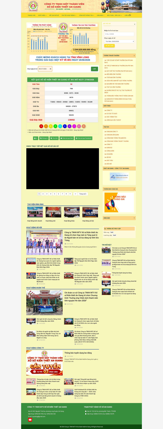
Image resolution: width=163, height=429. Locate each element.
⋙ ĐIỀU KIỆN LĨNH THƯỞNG (113, 74)
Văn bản (100, 15)
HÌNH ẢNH (107, 218)
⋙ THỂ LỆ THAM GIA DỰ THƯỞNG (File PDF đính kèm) (119, 67)
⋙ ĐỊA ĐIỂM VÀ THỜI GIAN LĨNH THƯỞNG (117, 84)
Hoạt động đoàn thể (93, 221)
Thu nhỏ (55, 138)
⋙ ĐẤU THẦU (109, 160)
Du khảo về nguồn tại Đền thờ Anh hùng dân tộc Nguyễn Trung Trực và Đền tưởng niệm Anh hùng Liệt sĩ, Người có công (48, 335)
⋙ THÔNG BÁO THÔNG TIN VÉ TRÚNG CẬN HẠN (119, 96)
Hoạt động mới (36, 221)
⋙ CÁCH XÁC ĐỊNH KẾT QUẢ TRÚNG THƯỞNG (118, 80)
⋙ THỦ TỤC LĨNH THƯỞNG (113, 87)
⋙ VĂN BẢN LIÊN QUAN (112, 135)
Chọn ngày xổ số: (32, 69)
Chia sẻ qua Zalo (68, 138)
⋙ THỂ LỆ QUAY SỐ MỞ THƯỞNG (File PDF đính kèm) (119, 61)
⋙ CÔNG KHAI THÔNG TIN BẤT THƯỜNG (117, 141)
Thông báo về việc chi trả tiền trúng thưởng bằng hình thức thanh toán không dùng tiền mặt (48, 381)
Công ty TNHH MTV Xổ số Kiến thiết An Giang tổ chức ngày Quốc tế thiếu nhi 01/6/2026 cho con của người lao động (86, 322)
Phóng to (45, 138)
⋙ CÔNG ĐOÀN (109, 151)
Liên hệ (127, 15)
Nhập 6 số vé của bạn (111, 30)
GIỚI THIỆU (107, 106)
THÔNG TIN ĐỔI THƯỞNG (111, 55)
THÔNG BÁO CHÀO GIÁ (111, 189)
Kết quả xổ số (54, 15)
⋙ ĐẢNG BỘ (108, 147)
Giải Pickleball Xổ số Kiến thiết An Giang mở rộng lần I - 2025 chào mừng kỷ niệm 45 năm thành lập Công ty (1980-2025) (85, 393)
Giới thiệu (41, 15)
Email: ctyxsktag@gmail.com (36, 416)
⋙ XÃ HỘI (108, 157)
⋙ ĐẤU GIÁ (108, 164)
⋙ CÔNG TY (108, 110)
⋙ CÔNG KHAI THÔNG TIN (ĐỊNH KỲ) (115, 138)
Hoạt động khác (55, 221)
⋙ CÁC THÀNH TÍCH (111, 117)
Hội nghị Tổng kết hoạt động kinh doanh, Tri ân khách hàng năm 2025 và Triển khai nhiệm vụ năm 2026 (86, 381)
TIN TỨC (106, 127)
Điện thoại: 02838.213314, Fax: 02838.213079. (100, 414)
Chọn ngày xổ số (109, 38)
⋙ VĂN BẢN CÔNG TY (111, 131)
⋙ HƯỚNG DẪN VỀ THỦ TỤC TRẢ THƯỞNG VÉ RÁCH (118, 91)
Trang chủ (31, 15)
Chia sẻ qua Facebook (84, 138)
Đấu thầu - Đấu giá (114, 15)
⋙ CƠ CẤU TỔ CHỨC (111, 113)
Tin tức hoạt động (68, 15)
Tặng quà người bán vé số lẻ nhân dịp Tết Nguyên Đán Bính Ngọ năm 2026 (85, 261)
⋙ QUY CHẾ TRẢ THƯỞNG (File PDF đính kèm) (118, 71)
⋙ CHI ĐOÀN (109, 154)
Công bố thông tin (86, 15)
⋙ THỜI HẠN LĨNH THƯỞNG (113, 77)
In (36, 138)
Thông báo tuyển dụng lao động (78, 353)
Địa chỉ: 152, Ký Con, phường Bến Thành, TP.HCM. (101, 411)
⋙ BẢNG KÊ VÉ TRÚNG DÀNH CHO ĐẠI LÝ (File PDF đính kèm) (118, 100)
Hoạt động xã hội (74, 221)
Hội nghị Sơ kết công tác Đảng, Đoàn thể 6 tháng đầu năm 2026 (49, 320)
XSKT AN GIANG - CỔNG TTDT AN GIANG (116, 168)
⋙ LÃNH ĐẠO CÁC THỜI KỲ (113, 120)
